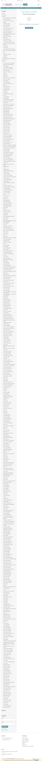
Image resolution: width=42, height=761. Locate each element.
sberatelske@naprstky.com (7, 738)
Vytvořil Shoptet (37, 758)
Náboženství (5, 37)
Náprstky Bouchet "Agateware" (7, 754)
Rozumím (36, 760)
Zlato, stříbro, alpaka (6, 23)
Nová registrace (4, 728)
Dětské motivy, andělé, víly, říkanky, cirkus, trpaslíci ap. (9, 34)
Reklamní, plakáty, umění (7, 36)
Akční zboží (4, 15)
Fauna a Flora (5, 55)
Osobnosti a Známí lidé (7, 54)
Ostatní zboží (4, 60)
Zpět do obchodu (29, 27)
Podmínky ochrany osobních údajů (27, 746)
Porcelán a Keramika (6, 19)
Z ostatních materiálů (6, 25)
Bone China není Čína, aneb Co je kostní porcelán (9, 751)
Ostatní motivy (5, 47)
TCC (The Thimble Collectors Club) (9, 42)
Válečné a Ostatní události (7, 32)
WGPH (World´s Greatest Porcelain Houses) (9, 44)
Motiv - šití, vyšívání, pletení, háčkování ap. (9, 51)
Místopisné (5, 57)
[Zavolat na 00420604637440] (3, 0)
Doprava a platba (20, 0)
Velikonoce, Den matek (7, 29)
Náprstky (3, 16)
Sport (4, 52)
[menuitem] (3, 8)
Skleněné (4, 22)
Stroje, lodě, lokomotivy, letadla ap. (9, 49)
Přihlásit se (5, 726)
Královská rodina (6, 26)
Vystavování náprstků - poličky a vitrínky (8, 58)
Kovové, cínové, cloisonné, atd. (8, 20)
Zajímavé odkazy (25, 742)
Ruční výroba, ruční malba (7, 40)
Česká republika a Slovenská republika (9, 17)
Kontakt (23, 743)
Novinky (3, 13)
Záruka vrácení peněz (25, 740)
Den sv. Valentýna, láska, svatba (8, 28)
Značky (3, 61)
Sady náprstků (5, 46)
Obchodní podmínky (25, 739)
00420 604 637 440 (6, 739)
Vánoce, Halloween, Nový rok (8, 31)
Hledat (25, 4)
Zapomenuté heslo (5, 730)
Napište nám (24, 744)
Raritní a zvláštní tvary (6, 39)
